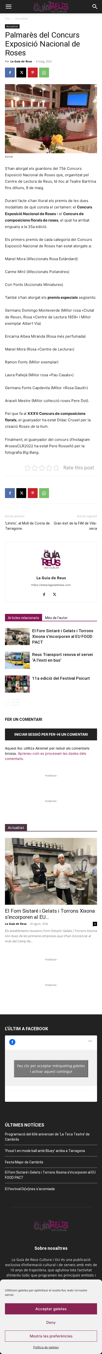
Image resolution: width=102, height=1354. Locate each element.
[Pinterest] (33, 72)
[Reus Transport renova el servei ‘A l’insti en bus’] (17, 660)
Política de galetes (46, 1347)
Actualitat (21, 18)
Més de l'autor (56, 618)
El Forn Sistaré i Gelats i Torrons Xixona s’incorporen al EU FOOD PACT (62, 636)
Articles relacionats (23, 618)
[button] (8, 6)
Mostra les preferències (51, 1336)
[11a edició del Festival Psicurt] (17, 684)
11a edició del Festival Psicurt (61, 678)
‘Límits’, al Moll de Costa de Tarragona (27, 526)
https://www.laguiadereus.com (51, 585)
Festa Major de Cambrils (24, 1162)
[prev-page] (8, 702)
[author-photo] (51, 571)
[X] (21, 72)
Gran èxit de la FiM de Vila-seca (75, 526)
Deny (51, 1322)
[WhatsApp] (44, 72)
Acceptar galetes (51, 1308)
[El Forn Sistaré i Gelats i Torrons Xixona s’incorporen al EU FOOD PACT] (17, 636)
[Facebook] (10, 72)
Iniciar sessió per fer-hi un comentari (51, 734)
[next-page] (16, 702)
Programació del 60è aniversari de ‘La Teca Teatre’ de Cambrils (47, 1136)
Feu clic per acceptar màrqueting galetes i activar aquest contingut (51, 1068)
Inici (7, 18)
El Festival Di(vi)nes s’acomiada (30, 1189)
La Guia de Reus (21, 61)
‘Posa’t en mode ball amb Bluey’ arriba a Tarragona (45, 1151)
